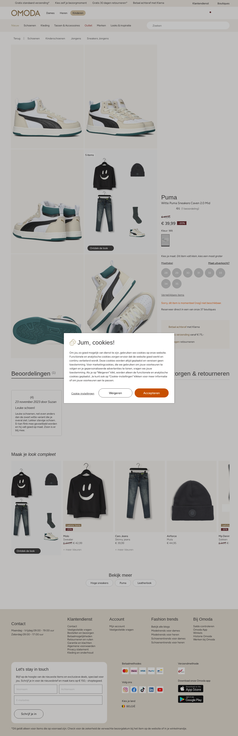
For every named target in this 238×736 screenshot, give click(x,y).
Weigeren (115, 393)
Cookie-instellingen (82, 393)
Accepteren (151, 393)
